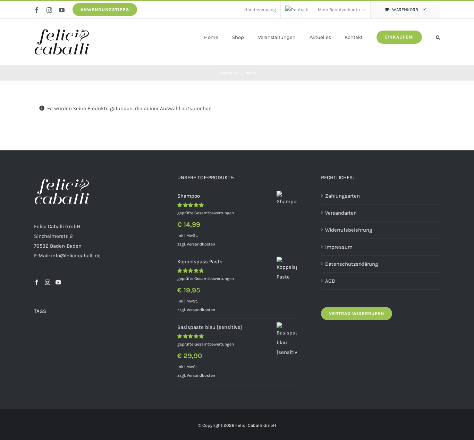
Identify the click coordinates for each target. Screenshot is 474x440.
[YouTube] (58, 282)
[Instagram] (47, 282)
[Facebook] (37, 282)
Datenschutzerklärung (351, 264)
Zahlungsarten (342, 196)
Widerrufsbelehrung (348, 230)
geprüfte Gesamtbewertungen (205, 212)
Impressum (339, 247)
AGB (330, 281)
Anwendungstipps (105, 9)
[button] (438, 37)
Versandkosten (201, 244)
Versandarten (341, 213)
